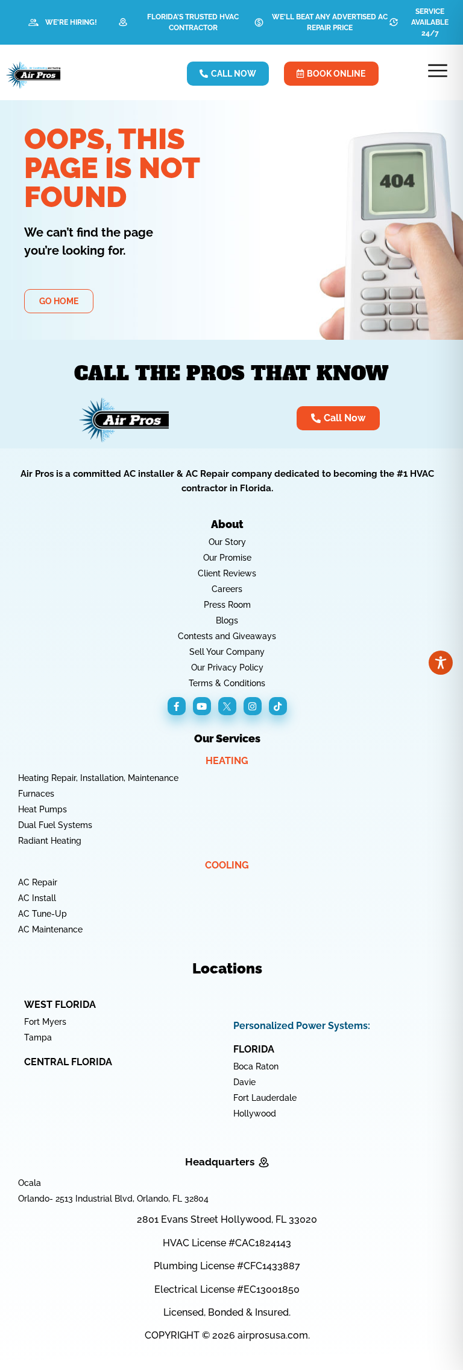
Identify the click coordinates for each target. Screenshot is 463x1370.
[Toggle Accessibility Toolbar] (440, 662)
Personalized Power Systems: (301, 1025)
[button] (438, 72)
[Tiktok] (278, 706)
